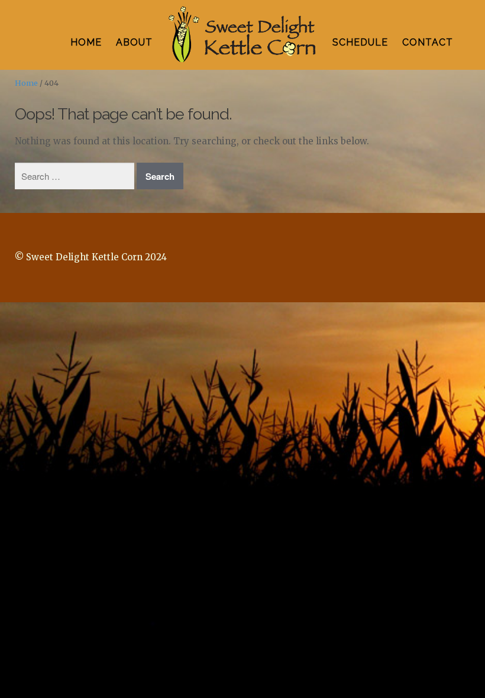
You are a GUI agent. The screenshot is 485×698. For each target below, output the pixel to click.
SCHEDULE (360, 42)
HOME (86, 42)
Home (26, 83)
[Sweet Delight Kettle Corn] (242, 35)
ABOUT (134, 42)
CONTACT (427, 42)
